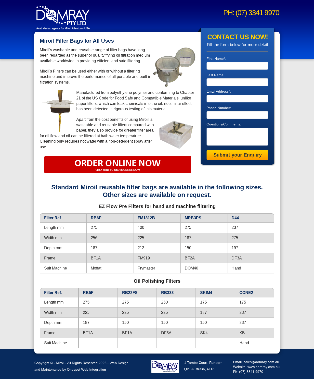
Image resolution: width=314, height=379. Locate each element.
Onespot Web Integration (86, 369)
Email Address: (219, 91)
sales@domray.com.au (261, 362)
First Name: (216, 59)
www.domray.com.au (264, 367)
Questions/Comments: (224, 124)
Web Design (119, 363)
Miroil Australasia (63, 17)
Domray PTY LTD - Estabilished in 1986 (165, 366)
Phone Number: (219, 108)
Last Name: (215, 75)
